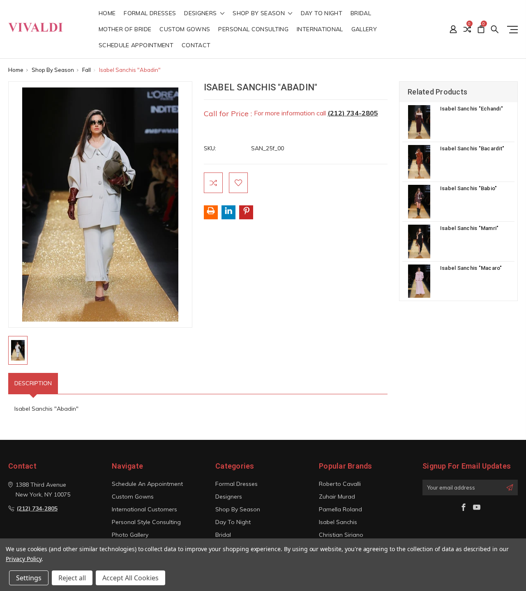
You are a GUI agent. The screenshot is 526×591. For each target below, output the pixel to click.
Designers (201, 13)
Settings (29, 577)
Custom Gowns (184, 29)
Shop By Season (259, 13)
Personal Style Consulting (146, 522)
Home (107, 13)
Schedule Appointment (136, 45)
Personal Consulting (253, 29)
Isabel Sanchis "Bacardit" (472, 148)
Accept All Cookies (130, 577)
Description (33, 383)
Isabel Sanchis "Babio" (468, 188)
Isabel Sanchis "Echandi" (471, 109)
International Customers (144, 509)
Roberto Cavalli (340, 484)
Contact (196, 45)
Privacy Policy (24, 559)
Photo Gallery (130, 534)
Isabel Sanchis (338, 522)
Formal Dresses (150, 13)
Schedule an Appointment (147, 484)
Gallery (364, 29)
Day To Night (321, 13)
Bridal (361, 13)
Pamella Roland (340, 509)
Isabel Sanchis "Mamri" (469, 228)
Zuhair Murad (337, 496)
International (320, 29)
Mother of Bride (125, 29)
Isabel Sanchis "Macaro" (471, 268)
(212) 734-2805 (353, 113)
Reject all (72, 577)
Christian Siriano (341, 534)
